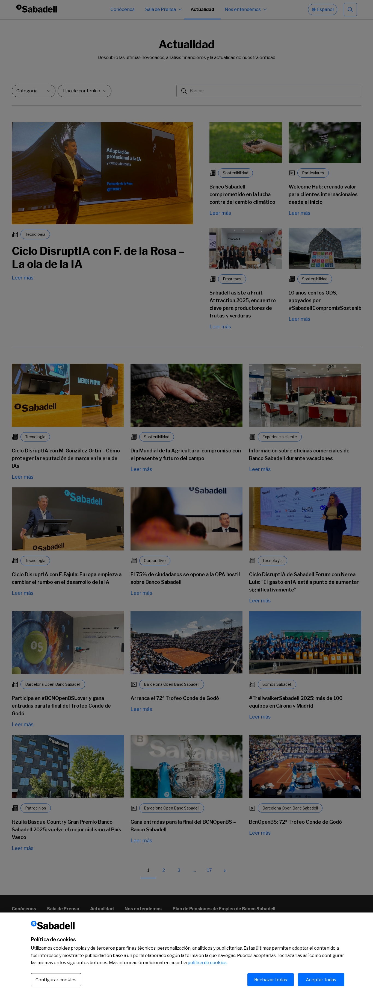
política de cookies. (207, 962)
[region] (186, 953)
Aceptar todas (321, 979)
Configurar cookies (55, 979)
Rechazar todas (270, 979)
